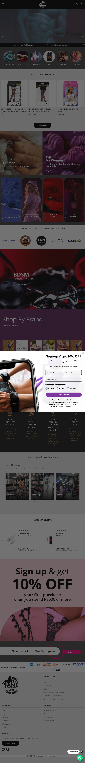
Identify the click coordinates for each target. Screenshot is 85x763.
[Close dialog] (83, 353)
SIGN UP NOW (64, 394)
